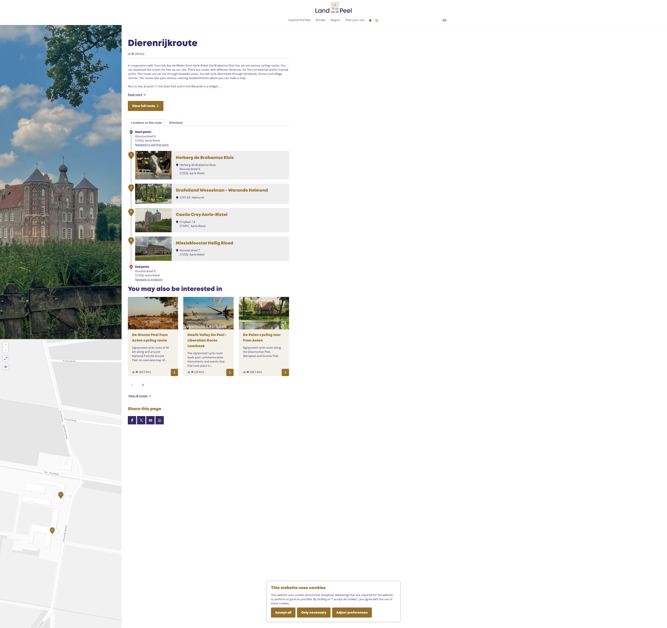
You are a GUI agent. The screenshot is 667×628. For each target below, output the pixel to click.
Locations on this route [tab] (146, 123)
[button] (61, 496)
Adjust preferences (352, 612)
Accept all (283, 612)
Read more (135, 95)
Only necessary (313, 612)
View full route (143, 106)
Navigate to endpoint (149, 279)
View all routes (138, 396)
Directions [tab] (176, 123)
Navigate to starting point (152, 145)
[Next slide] (143, 385)
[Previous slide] (132, 385)
